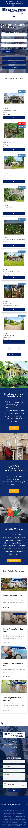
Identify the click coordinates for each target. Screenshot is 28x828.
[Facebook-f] (13, 5)
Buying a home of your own (13, 595)
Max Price (16, 38)
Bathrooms (17, 43)
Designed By (3, 804)
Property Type (17, 32)
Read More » (6, 607)
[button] (14, 16)
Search (8, 51)
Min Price (3, 38)
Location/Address (5, 32)
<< (9, 348)
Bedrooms (4, 43)
